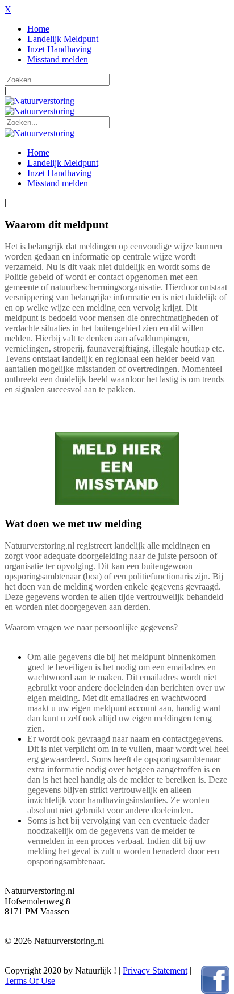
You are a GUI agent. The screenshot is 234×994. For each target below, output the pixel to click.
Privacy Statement (155, 970)
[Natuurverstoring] (39, 101)
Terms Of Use (30, 980)
